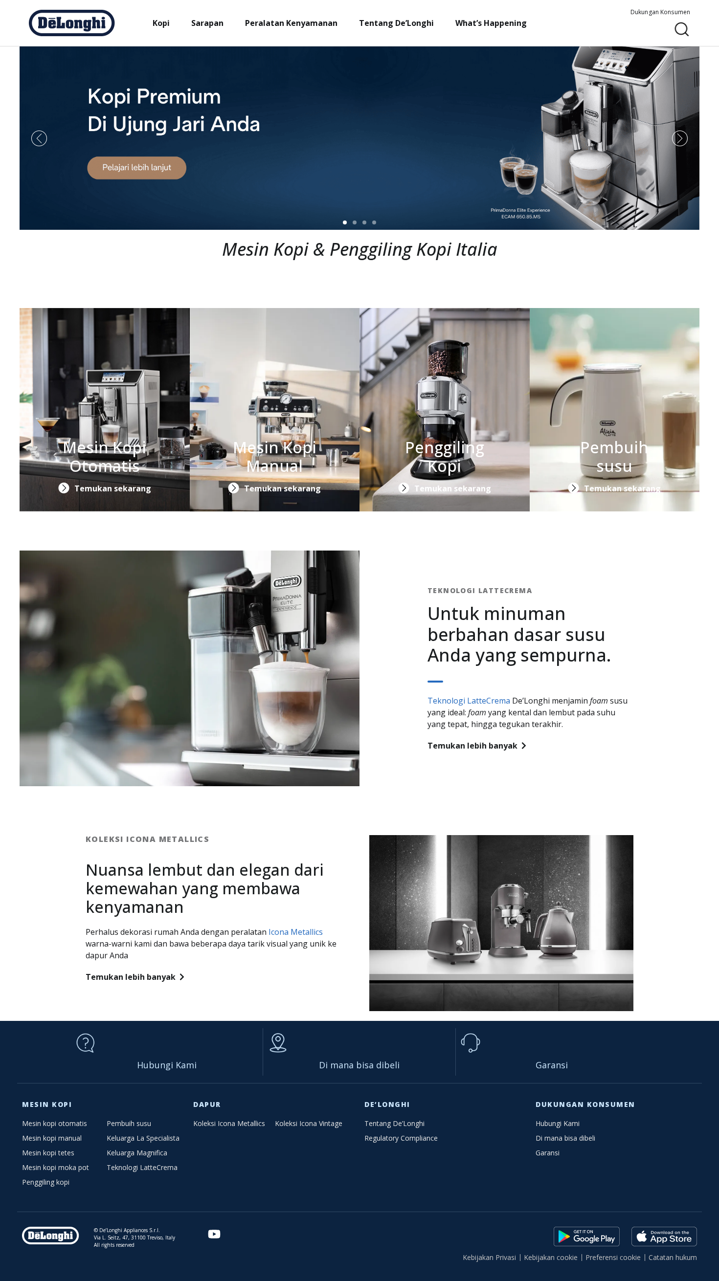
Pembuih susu (129, 1123)
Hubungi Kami (167, 1065)
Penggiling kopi (45, 1182)
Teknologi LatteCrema (468, 700)
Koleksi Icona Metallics (229, 1123)
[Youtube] (214, 1234)
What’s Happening (491, 23)
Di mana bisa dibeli (359, 1065)
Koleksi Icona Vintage (308, 1123)
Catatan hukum (673, 1257)
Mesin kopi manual (52, 1138)
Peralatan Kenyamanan (291, 23)
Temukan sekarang (112, 488)
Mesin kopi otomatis (54, 1123)
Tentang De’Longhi (396, 23)
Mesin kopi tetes (48, 1152)
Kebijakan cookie (551, 1257)
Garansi (552, 1065)
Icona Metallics (296, 932)
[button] (682, 30)
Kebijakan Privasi (489, 1257)
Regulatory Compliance (401, 1138)
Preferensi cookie (613, 1257)
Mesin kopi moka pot (55, 1167)
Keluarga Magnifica (137, 1152)
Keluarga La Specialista (143, 1138)
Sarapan (207, 23)
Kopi (161, 23)
